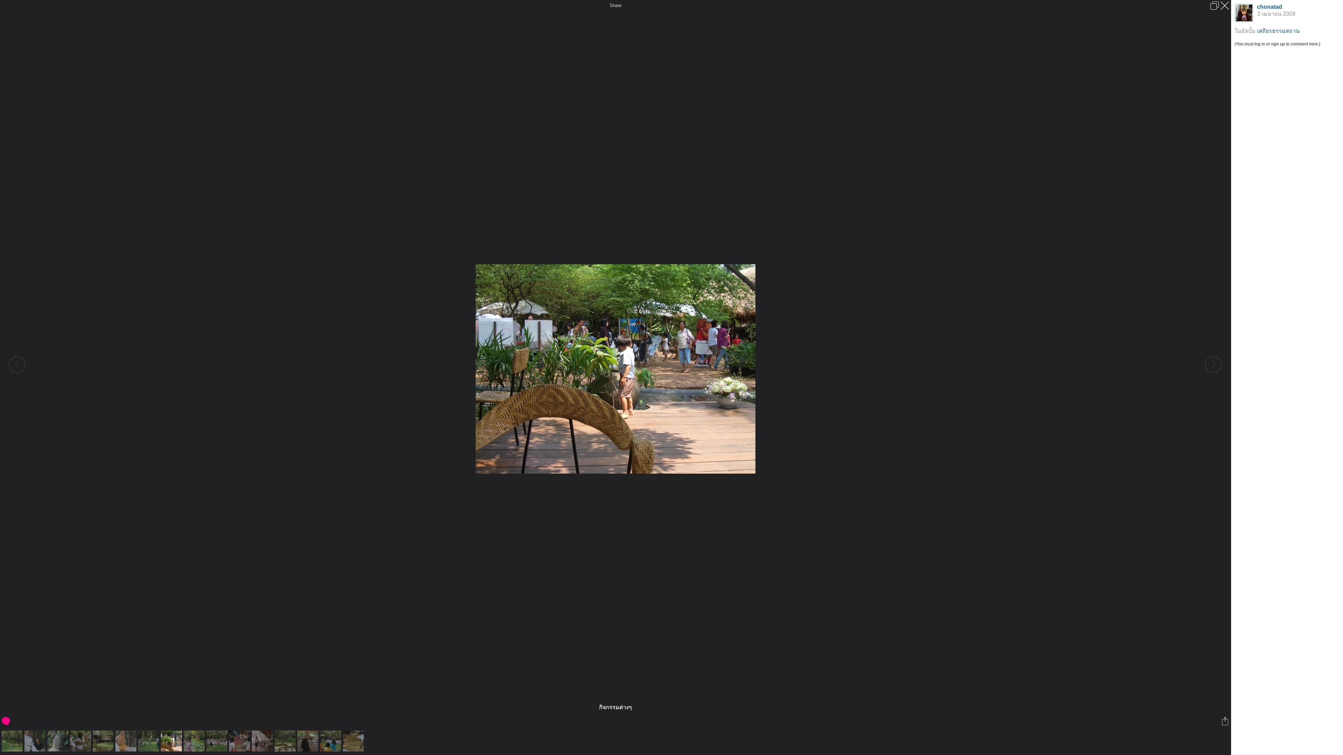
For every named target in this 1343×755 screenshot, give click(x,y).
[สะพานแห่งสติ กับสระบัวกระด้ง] (286, 741)
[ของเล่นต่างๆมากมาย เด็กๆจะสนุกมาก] (240, 741)
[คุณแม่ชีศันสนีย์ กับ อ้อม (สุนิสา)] (35, 741)
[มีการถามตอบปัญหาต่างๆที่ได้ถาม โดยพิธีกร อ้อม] (217, 741)
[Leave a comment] (6, 721)
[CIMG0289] (331, 741)
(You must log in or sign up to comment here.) (1277, 44)
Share (615, 5)
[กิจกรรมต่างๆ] (172, 741)
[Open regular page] (1214, 5)
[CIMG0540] (308, 741)
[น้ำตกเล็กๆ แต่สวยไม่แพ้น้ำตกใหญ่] (58, 741)
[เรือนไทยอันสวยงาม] (104, 741)
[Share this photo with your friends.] (1225, 721)
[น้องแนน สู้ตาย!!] (195, 741)
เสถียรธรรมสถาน (1278, 31)
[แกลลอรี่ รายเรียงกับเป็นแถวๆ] (263, 741)
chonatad (1269, 7)
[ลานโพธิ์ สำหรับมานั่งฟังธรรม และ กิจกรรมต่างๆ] (13, 741)
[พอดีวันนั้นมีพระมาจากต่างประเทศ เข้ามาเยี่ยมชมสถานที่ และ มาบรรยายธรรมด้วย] (126, 741)
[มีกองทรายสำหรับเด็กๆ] (354, 741)
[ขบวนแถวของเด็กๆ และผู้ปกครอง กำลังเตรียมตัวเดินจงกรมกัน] (149, 741)
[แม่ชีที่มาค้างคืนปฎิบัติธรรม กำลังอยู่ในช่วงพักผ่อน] (81, 741)
